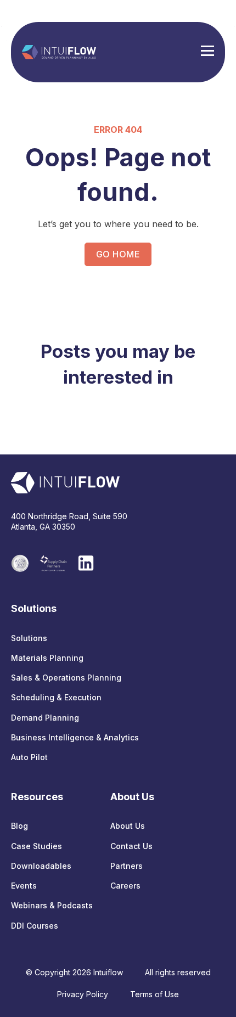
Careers (125, 885)
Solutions (29, 638)
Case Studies (36, 846)
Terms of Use (154, 994)
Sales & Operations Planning (66, 677)
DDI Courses (34, 925)
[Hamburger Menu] (207, 52)
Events (24, 885)
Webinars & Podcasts (52, 905)
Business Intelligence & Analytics (75, 737)
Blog (19, 825)
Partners (126, 865)
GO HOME (118, 254)
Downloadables (41, 865)
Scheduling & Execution (56, 697)
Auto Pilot (29, 757)
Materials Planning (47, 657)
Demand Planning (45, 717)
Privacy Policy (82, 994)
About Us (127, 825)
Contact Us (131, 846)
